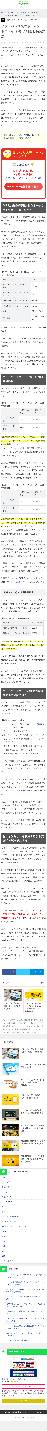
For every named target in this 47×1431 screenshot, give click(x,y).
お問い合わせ (38, 1412)
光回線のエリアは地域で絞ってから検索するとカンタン (25, 1313)
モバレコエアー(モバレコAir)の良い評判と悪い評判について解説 (25, 1276)
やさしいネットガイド (24, 1417)
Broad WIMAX (7, 1202)
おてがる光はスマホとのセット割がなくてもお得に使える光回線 (25, 1334)
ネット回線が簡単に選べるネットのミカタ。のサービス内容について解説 (25, 1283)
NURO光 (5, 1246)
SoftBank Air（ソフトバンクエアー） (15, 1226)
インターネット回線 (9, 1221)
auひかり (5, 1236)
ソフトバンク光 (7, 1261)
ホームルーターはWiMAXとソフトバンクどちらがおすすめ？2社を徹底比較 (25, 1291)
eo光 (3, 1177)
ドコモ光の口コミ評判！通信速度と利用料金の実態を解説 (25, 1298)
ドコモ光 (5, 1212)
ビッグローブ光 (7, 1241)
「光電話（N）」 (20, 582)
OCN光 (4, 1256)
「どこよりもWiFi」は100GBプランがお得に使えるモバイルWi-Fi (25, 1320)
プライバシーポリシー (26, 1412)
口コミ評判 (6, 1187)
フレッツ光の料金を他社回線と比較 (18, 1340)
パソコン (5, 1207)
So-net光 (5, 1231)
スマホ (4, 1192)
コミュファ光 (6, 1197)
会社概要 (7, 1412)
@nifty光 (5, 1251)
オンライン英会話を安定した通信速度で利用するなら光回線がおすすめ (25, 1327)
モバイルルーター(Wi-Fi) (10, 1216)
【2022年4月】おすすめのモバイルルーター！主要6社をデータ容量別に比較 (25, 1305)
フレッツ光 (6, 1182)
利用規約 (15, 1412)
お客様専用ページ (28, 790)
